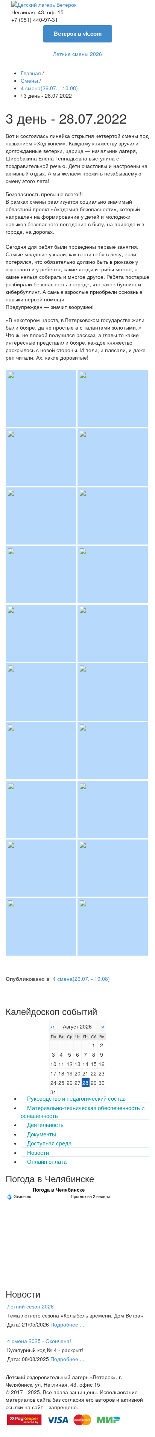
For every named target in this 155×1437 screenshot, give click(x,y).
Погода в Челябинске (59, 1190)
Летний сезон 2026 (30, 1306)
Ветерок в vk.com (78, 33)
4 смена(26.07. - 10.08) (81, 978)
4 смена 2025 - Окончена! (39, 1341)
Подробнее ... (67, 1324)
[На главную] (43, 4)
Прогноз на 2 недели (90, 1196)
